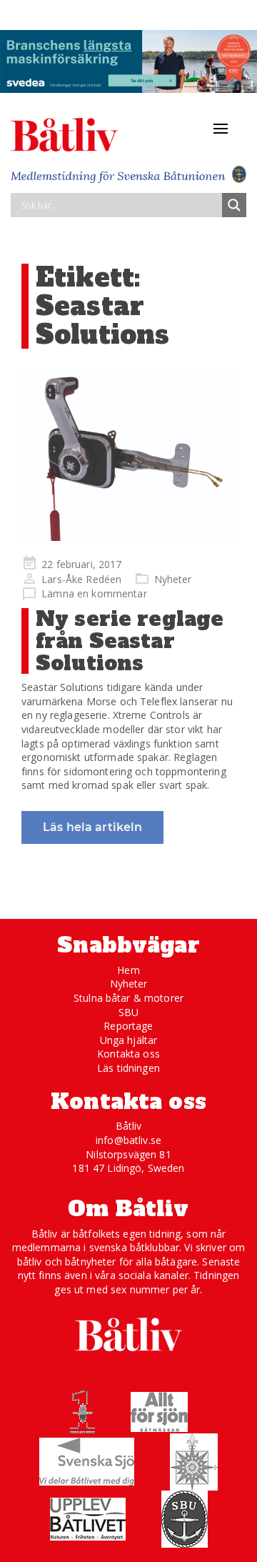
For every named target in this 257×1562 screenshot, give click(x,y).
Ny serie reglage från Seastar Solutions (129, 641)
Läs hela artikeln (92, 827)
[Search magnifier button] (234, 205)
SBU (128, 1012)
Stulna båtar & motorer (128, 998)
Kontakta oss (128, 1053)
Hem (128, 970)
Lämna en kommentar (94, 593)
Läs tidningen (128, 1068)
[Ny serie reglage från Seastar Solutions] (128, 454)
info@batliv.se (128, 1140)
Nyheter (173, 579)
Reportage (128, 1026)
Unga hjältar (129, 1040)
